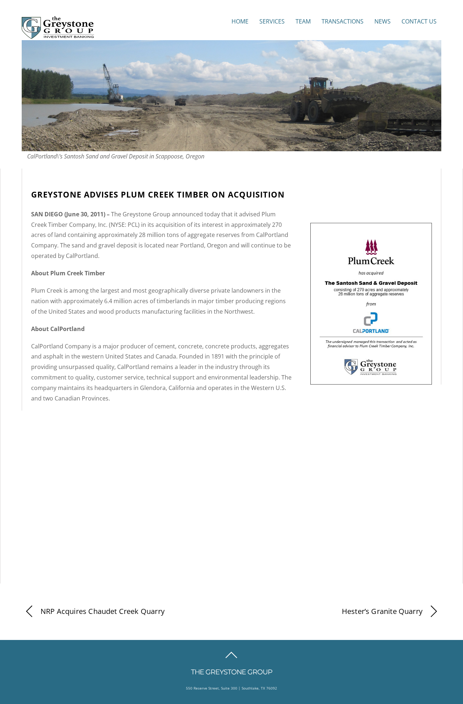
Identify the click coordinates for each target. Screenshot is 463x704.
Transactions (343, 21)
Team (303, 21)
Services (272, 21)
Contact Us (419, 21)
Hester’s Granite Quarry (382, 611)
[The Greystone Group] (58, 35)
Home (240, 21)
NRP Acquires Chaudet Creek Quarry (103, 611)
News (382, 21)
